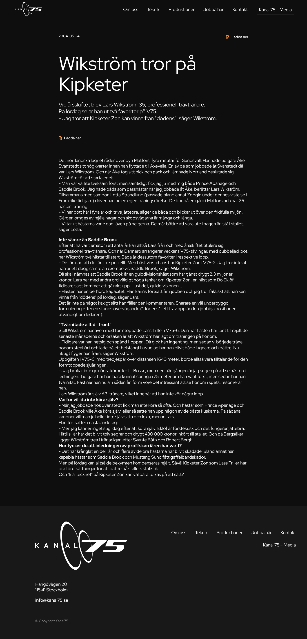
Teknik (153, 9)
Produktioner (182, 9)
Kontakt (240, 9)
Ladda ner (239, 37)
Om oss (130, 9)
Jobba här (213, 9)
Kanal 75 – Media (275, 10)
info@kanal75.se (51, 600)
